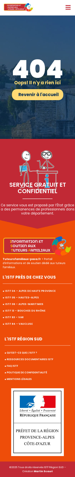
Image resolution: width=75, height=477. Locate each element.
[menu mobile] (68, 7)
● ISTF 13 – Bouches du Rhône (24, 311)
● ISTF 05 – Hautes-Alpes (21, 297)
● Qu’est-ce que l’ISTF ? (21, 353)
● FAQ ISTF (11, 366)
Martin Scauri (43, 471)
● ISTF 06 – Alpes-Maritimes (23, 304)
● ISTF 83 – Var (13, 317)
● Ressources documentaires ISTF (29, 359)
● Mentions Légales (18, 379)
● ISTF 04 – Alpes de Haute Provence (29, 291)
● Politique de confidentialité (26, 372)
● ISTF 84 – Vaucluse (18, 324)
